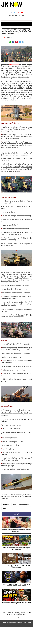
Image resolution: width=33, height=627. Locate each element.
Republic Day (6, 504)
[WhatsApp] (10, 42)
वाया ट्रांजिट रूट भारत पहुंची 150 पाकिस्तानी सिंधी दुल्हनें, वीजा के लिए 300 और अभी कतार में (16, 530)
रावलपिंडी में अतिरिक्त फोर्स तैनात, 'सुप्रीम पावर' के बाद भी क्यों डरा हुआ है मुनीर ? (16, 603)
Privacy (4, 612)
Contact (17, 618)
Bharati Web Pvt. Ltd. (19, 624)
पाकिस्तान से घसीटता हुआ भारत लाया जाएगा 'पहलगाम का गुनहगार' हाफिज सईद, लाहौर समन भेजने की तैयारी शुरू (16, 585)
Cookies (29, 612)
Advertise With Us (17, 616)
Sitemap (23, 612)
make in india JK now (24, 504)
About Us (16, 614)
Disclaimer (9, 614)
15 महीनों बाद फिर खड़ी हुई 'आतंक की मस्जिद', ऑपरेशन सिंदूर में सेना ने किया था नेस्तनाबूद (16, 566)
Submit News (7, 616)
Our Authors (23, 614)
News (4, 508)
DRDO (14, 504)
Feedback (26, 616)
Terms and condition (13, 612)
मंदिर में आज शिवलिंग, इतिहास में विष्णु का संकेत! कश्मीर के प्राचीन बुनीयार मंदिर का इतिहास (16, 548)
